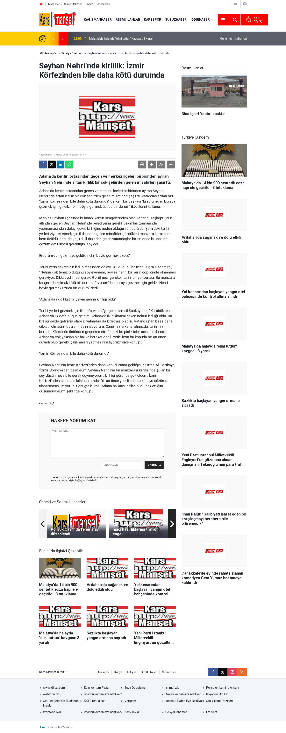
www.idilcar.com (54, 687)
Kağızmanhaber (98, 19)
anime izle (172, 687)
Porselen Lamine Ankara (222, 687)
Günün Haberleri (73, 4)
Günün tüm (233, 38)
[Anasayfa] (41, 4)
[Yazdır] (142, 164)
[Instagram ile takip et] (232, 672)
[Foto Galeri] (245, 4)
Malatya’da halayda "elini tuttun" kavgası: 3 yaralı (121, 38)
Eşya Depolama (135, 687)
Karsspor (152, 19)
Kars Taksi (132, 712)
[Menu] (223, 20)
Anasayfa (50, 53)
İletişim (131, 672)
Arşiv (90, 4)
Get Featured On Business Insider (61, 703)
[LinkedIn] (60, 164)
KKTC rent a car (94, 701)
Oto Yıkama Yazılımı (219, 701)
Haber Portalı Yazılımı (59, 727)
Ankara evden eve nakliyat (183, 694)
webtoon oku (52, 694)
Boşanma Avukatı (217, 694)
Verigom (130, 701)
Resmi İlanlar (128, 19)
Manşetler (53, 4)
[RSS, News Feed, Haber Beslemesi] (242, 672)
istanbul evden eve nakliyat (102, 694)
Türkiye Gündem (71, 53)
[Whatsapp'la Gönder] (69, 164)
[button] (152, 164)
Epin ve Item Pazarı (97, 687)
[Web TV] (235, 4)
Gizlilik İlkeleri (149, 672)
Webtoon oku (52, 712)
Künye (118, 672)
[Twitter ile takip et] (222, 672)
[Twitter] (52, 164)
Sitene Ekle (103, 4)
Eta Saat (211, 712)
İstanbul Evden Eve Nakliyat (184, 701)
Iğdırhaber (200, 19)
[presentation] (53, 38)
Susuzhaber (176, 19)
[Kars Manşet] (57, 19)
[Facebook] (43, 164)
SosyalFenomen (176, 712)
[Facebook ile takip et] (213, 672)
